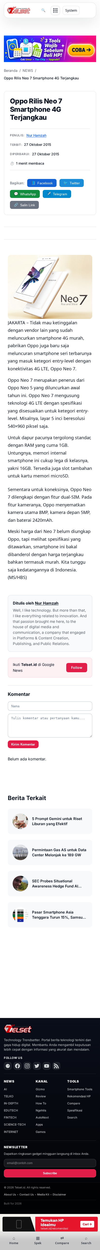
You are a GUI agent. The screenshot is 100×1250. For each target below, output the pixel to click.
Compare (73, 1103)
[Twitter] (37, 1066)
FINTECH (10, 1117)
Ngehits (41, 1110)
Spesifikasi (74, 1110)
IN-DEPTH (11, 1103)
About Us (10, 1194)
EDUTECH (11, 1110)
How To (41, 1103)
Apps (39, 1124)
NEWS (28, 70)
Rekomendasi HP (79, 1096)
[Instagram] (27, 1066)
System (71, 10)
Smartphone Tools (79, 1089)
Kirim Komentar (23, 744)
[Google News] (8, 1066)
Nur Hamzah (36, 135)
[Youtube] (46, 1066)
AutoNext (42, 1117)
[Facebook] (17, 1066)
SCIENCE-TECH (15, 1124)
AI (5, 1089)
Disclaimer (59, 1194)
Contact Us (26, 1194)
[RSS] (56, 1066)
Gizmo (40, 1089)
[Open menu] (55, 10)
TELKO (8, 1096)
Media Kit (43, 1194)
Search (72, 1117)
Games (40, 1132)
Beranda (10, 70)
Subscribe (50, 1173)
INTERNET (11, 1132)
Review (41, 1096)
